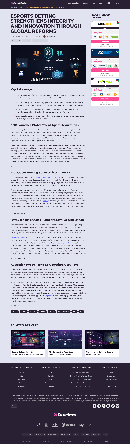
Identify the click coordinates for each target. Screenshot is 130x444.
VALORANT (56, 177)
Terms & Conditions (26, 441)
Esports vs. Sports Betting (81, 379)
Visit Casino (105, 41)
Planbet (21, 383)
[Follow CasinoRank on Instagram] (99, 406)
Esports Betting (73, 3)
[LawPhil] (46, 425)
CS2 (59, 243)
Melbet (21, 372)
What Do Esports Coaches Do (81, 383)
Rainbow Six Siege (51, 383)
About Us (111, 372)
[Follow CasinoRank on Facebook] (94, 406)
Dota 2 (66, 243)
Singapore (48, 296)
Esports (85, 3)
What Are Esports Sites (81, 372)
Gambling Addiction (88, 441)
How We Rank (111, 383)
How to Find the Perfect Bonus (81, 376)
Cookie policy (46, 441)
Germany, (46, 201)
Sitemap (107, 441)
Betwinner (21, 386)
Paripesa (21, 379)
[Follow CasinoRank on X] (104, 406)
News (117, 3)
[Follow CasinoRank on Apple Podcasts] (117, 406)
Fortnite (51, 376)
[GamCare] (68, 425)
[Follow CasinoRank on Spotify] (113, 406)
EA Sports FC (51, 386)
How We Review (111, 379)
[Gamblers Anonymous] (55, 425)
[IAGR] (82, 425)
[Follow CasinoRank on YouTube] (108, 406)
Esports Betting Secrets (81, 386)
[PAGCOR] (39, 425)
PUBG (51, 379)
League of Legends (42, 177)
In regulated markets (18, 237)
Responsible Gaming (66, 441)
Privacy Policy (111, 386)
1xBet (21, 376)
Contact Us (111, 376)
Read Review (105, 44)
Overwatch (51, 372)
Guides (108, 3)
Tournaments (97, 3)
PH (13, 406)
